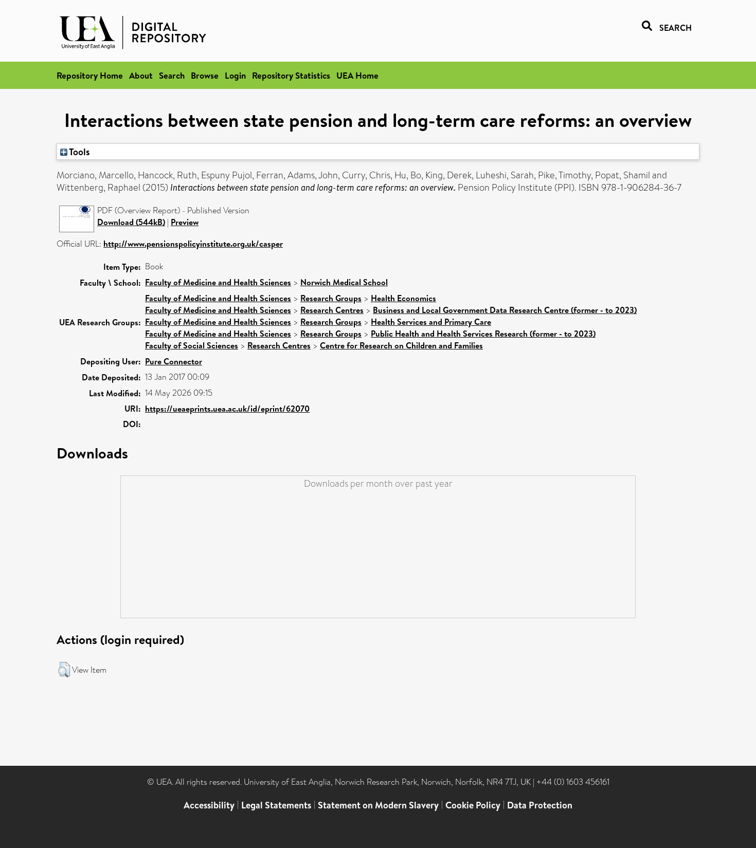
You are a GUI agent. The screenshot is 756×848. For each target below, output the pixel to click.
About (141, 75)
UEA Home (357, 75)
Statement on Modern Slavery (378, 805)
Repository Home (90, 75)
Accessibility (209, 805)
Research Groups (331, 298)
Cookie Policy (472, 805)
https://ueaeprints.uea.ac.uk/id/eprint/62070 (227, 408)
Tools (78, 151)
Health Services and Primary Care (431, 321)
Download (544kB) (131, 222)
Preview (185, 222)
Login (235, 75)
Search (172, 75)
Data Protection (539, 805)
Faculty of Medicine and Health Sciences (218, 282)
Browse (205, 75)
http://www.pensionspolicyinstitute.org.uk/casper (193, 243)
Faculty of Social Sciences (191, 345)
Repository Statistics (291, 75)
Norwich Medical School (344, 282)
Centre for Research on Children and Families (401, 345)
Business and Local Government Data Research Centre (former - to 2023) (505, 310)
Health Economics (403, 298)
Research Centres (332, 310)
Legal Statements (276, 805)
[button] (64, 669)
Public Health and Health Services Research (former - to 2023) (483, 333)
